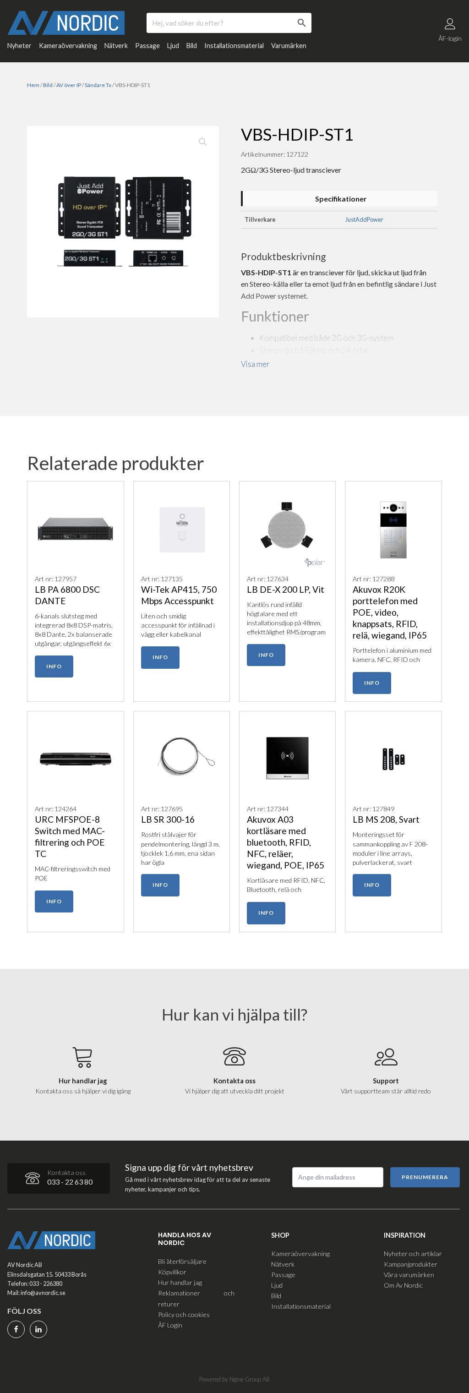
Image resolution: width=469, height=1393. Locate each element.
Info (54, 666)
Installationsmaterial (234, 45)
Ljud (173, 45)
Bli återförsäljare (182, 1261)
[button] (203, 142)
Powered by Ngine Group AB (234, 1379)
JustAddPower (364, 219)
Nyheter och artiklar (413, 1253)
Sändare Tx (98, 85)
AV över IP (68, 85)
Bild (191, 45)
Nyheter (19, 45)
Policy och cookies (184, 1314)
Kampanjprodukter (410, 1264)
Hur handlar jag (180, 1282)
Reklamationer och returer (196, 1298)
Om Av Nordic (403, 1285)
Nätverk (116, 45)
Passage (147, 45)
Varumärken (288, 45)
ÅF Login (170, 1325)
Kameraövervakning (68, 45)
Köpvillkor (172, 1272)
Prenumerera (425, 1177)
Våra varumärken (409, 1274)
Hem (33, 85)
